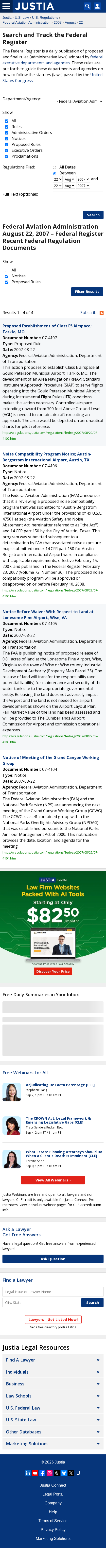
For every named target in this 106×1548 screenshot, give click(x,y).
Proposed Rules (26, 144)
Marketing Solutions (27, 1444)
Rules (16, 126)
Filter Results (87, 291)
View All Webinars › (53, 1180)
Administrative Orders (31, 132)
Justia (7, 17)
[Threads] (57, 1473)
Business (15, 1384)
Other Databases (23, 1432)
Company (53, 1503)
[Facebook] (42, 1473)
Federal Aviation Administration (26, 22)
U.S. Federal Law (23, 1408)
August (70, 22)
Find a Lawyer (17, 1280)
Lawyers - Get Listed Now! (53, 1319)
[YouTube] (35, 1473)
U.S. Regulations (45, 17)
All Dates (67, 167)
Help (53, 1512)
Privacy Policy (53, 1530)
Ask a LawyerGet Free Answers (21, 1232)
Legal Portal (53, 1494)
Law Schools (19, 1396)
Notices (18, 138)
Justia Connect (53, 1485)
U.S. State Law (21, 1420)
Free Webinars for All (25, 1073)
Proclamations (24, 156)
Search (93, 214)
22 (81, 22)
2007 (58, 22)
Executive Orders (27, 150)
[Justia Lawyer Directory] (78, 1473)
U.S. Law (22, 17)
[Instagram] (50, 1473)
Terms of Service (53, 1521)
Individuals (17, 1372)
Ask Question (53, 1258)
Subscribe (90, 312)
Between (67, 173)
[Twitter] (71, 1473)
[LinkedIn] (28, 1473)
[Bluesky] (64, 1473)
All (13, 120)
